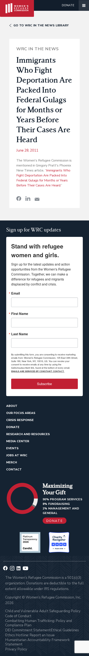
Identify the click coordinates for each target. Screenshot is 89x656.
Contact (14, 469)
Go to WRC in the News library (41, 25)
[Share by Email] (37, 199)
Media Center (17, 441)
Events (12, 448)
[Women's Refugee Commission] (17, 5)
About (11, 406)
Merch (11, 462)
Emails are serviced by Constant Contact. (37, 371)
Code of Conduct (18, 616)
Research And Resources (28, 434)
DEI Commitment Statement (28, 630)
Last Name (19, 334)
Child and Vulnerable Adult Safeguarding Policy (43, 611)
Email (15, 293)
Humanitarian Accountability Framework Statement (37, 642)
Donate (68, 5)
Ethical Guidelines (65, 630)
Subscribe (44, 383)
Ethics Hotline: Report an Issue (30, 635)
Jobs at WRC (16, 455)
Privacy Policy (16, 649)
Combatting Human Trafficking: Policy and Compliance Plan (38, 623)
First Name (19, 313)
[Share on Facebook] (18, 198)
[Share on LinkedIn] (27, 198)
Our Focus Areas (20, 413)
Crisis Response (20, 420)
